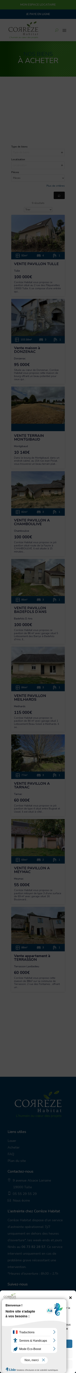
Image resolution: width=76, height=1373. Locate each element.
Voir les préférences (38, 1364)
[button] (70, 1298)
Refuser (38, 1354)
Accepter (38, 1344)
